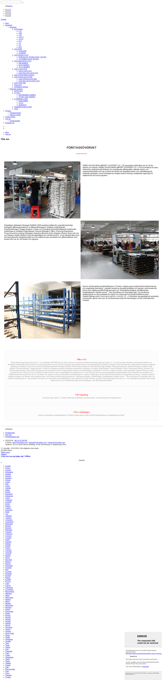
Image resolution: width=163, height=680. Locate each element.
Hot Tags (8, 435)
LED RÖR (18, 49)
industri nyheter (15, 115)
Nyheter (8, 111)
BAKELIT (22, 105)
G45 (20, 35)
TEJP (16, 109)
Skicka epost (5, 452)
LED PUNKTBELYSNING (24, 75)
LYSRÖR (22, 53)
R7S (20, 47)
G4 (20, 43)
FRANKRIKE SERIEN (27, 95)
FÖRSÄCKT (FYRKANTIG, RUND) (32, 57)
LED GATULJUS (20, 69)
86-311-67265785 (21, 440)
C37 (20, 31)
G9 (20, 45)
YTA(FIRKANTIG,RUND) (29, 59)
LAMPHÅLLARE (21, 99)
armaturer (13, 27)
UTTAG (17, 93)
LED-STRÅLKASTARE (23, 77)
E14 (20, 41)
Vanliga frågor (10, 117)
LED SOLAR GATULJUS (28, 73)
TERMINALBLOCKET (23, 107)
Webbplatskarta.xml (12, 437)
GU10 (21, 39)
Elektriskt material (16, 89)
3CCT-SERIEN (24, 67)
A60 (20, 33)
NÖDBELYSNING (21, 87)
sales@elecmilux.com (19, 442)
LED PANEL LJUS (21, 55)
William (3, 454)
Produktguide (10, 433)
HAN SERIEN (24, 65)
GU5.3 (21, 37)
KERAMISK (23, 101)
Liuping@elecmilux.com (56, 442)
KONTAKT (18, 91)
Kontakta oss (9, 123)
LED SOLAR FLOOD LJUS (29, 81)
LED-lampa (18, 29)
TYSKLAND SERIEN (27, 97)
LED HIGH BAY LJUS (22, 61)
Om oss (8, 119)
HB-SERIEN (23, 63)
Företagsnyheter (15, 113)
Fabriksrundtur (15, 121)
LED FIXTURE (20, 83)
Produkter (8, 25)
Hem (7, 23)
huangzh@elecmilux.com (37, 442)
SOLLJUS (18, 85)
